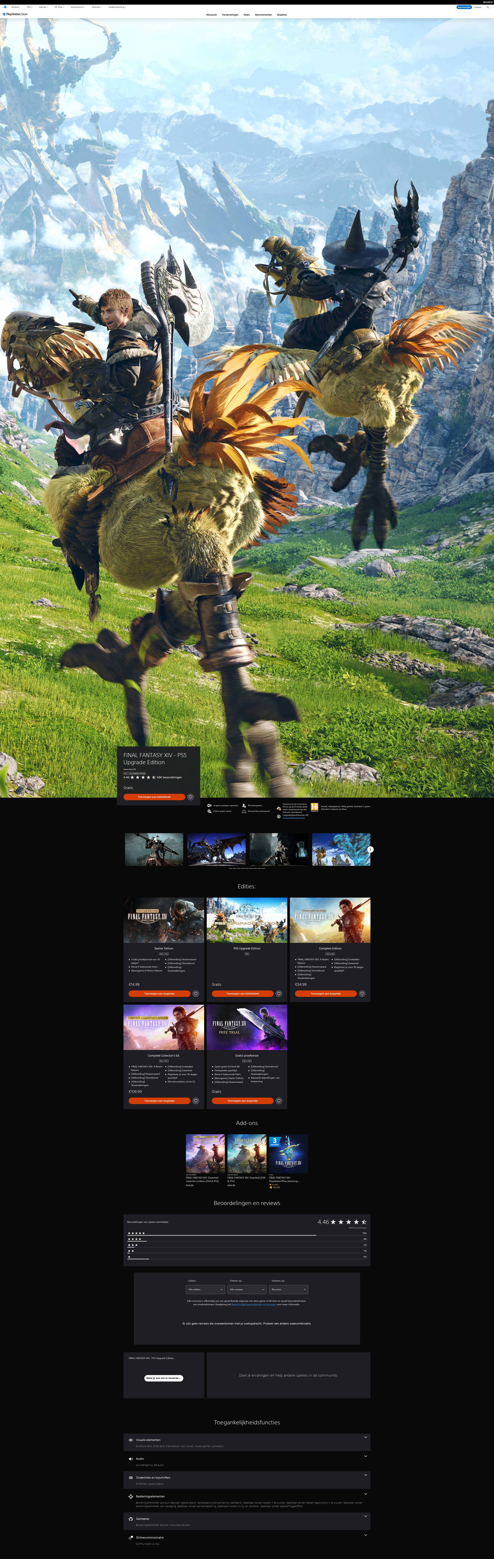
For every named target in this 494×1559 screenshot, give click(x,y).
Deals (247, 14)
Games (42, 7)
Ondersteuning (116, 7)
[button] (294, 818)
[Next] (370, 849)
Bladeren (282, 14)
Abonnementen (263, 14)
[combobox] (205, 1289)
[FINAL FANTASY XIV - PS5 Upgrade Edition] (154, 849)
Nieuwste (211, 14)
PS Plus (58, 7)
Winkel (15, 7)
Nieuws (96, 7)
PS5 (29, 7)
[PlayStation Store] (16, 14)
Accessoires (77, 7)
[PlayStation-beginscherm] (5, 7)
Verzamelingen (230, 14)
